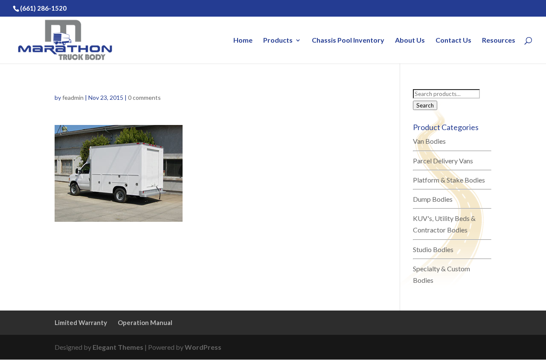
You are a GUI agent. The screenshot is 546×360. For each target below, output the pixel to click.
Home (243, 40)
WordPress (203, 347)
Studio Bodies (433, 249)
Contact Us (453, 40)
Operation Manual (145, 322)
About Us (410, 40)
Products (278, 40)
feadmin (73, 97)
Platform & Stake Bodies (449, 180)
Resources (498, 40)
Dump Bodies (433, 199)
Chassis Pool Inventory (348, 40)
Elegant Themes (118, 347)
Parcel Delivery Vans (443, 161)
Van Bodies (429, 141)
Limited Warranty (81, 322)
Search (425, 105)
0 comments (144, 97)
